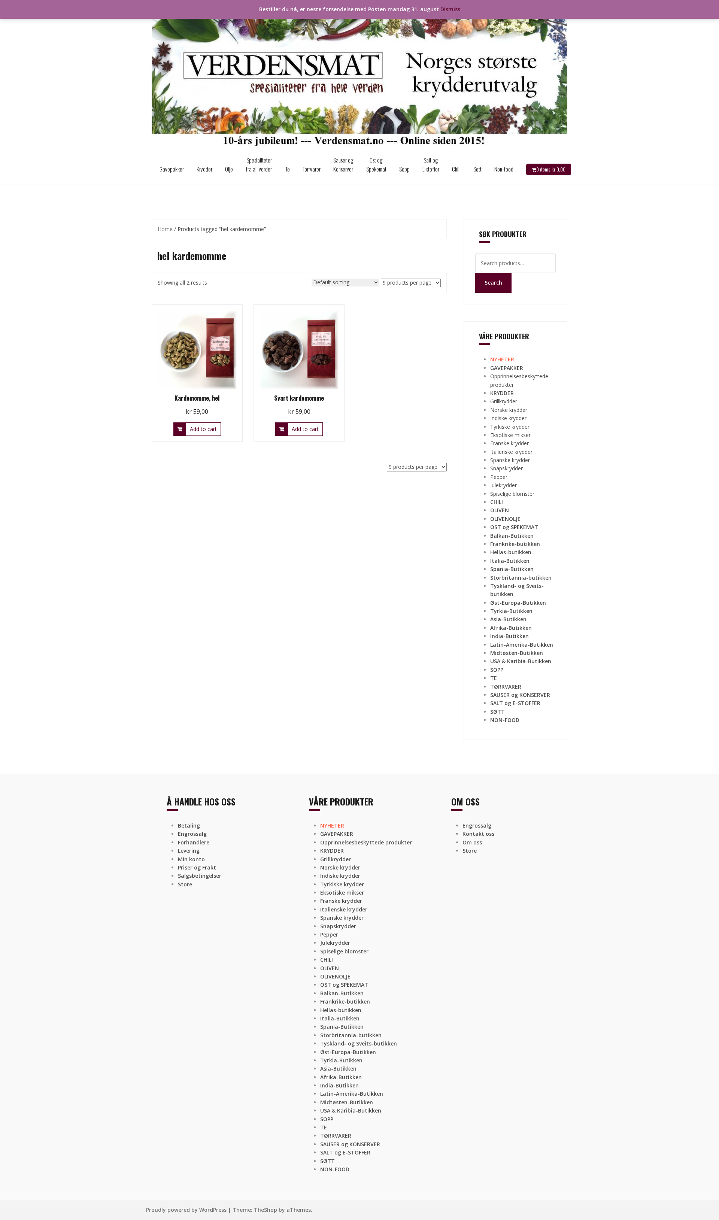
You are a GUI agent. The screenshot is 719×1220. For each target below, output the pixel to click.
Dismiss (450, 9)
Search (493, 282)
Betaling (189, 825)
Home (165, 229)
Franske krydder (509, 443)
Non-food (503, 169)
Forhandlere (193, 842)
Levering (189, 850)
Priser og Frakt (197, 867)
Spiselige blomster (512, 493)
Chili (456, 169)
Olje (229, 169)
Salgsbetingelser (199, 875)
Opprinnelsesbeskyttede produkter (366, 842)
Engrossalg (192, 833)
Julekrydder (503, 485)
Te (287, 169)
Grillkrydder (503, 401)
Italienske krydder (511, 451)
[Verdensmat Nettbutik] (359, 76)
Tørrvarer (312, 169)
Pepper (498, 476)
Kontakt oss (478, 833)
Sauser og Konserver (343, 164)
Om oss (472, 842)
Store (185, 884)
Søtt (477, 169)
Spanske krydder (510, 460)
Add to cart (203, 429)
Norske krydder (508, 409)
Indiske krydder (508, 418)
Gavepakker (172, 169)
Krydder (204, 169)
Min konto (191, 859)
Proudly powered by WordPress (186, 1209)
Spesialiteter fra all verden (259, 164)
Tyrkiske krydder (510, 426)
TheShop (265, 1209)
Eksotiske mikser (510, 434)
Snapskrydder (506, 468)
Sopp (404, 169)
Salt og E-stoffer (430, 164)
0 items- (550, 169)
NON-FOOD (504, 719)
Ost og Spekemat (376, 164)
